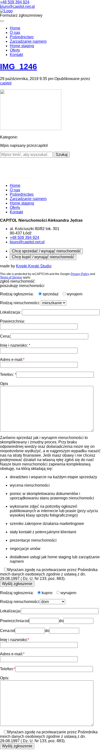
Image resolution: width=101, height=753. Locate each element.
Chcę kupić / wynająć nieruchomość (43, 257)
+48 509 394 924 (14, 2)
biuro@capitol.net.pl (17, 6)
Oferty (15, 50)
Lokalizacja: (11, 312)
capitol (6, 83)
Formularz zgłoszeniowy (21, 15)
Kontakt (16, 55)
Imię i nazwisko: (14, 345)
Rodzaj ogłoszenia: (17, 294)
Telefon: (7, 374)
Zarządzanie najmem (28, 41)
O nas (15, 32)
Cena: (5, 336)
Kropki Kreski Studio (33, 266)
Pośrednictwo (22, 37)
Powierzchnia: (12, 321)
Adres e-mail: (11, 359)
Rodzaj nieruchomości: (20, 303)
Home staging (22, 46)
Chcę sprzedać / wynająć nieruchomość (46, 251)
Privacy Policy (80, 274)
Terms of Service (11, 277)
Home (15, 28)
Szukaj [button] (62, 154)
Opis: (4, 678)
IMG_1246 (18, 66)
